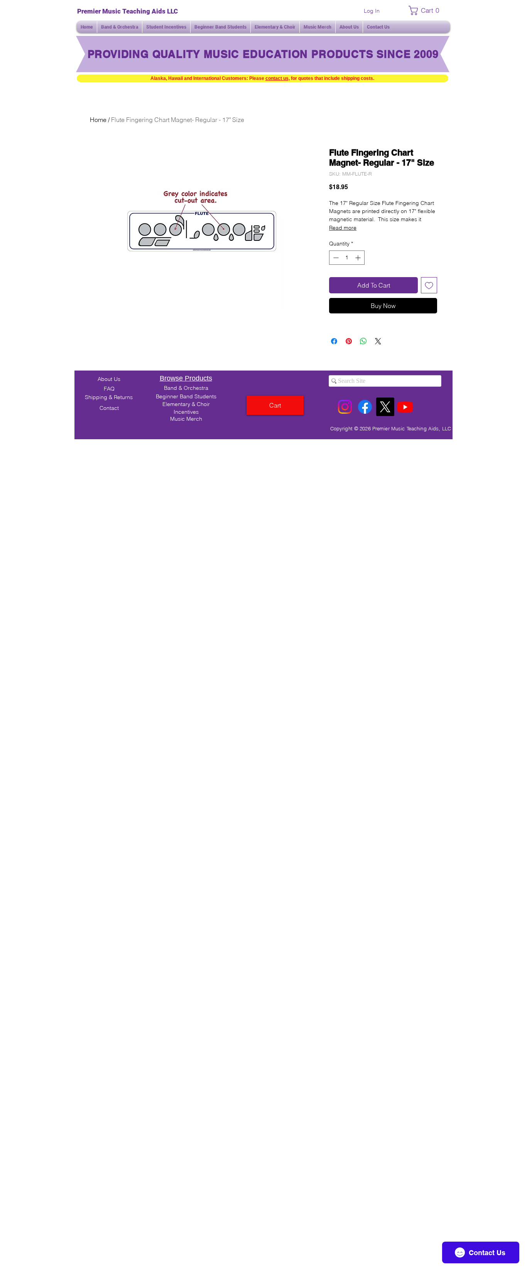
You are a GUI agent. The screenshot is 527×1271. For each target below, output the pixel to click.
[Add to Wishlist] (429, 285)
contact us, (277, 78)
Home (98, 120)
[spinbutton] (347, 257)
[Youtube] (405, 407)
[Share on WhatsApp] (363, 341)
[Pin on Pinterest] (348, 341)
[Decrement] (335, 257)
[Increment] (358, 257)
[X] (385, 407)
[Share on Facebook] (334, 341)
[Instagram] (345, 407)
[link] (426, 10)
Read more (342, 227)
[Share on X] (378, 341)
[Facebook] (365, 407)
